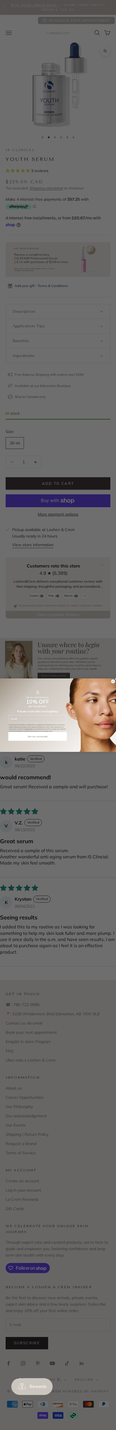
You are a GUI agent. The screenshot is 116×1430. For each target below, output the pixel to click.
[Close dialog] (113, 681)
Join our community (38, 736)
